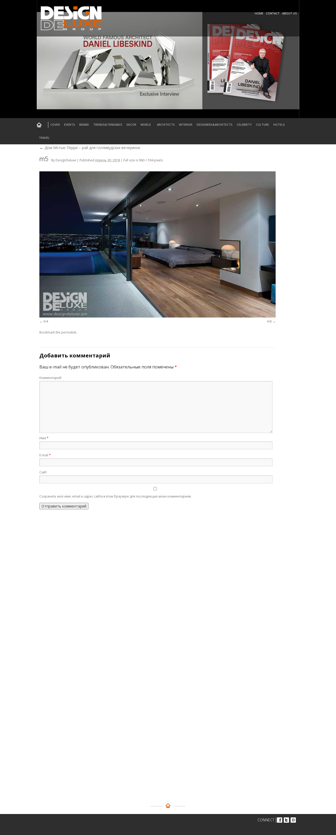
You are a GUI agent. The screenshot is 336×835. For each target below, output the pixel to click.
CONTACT (273, 13)
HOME (259, 13)
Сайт (43, 472)
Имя (44, 438)
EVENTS (69, 124)
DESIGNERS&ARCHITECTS (215, 124)
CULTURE (262, 124)
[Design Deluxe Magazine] (71, 31)
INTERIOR (185, 124)
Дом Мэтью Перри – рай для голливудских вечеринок (89, 147)
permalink (68, 332)
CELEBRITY (244, 124)
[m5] (157, 244)
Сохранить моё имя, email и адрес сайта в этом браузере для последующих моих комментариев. (115, 496)
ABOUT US (289, 13)
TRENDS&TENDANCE (107, 124)
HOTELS (279, 124)
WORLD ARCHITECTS (157, 124)
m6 (269, 321)
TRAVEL (44, 138)
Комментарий (50, 378)
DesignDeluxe (66, 160)
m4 (45, 321)
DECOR (131, 124)
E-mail (45, 455)
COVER (55, 124)
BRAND (84, 124)
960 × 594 (146, 160)
